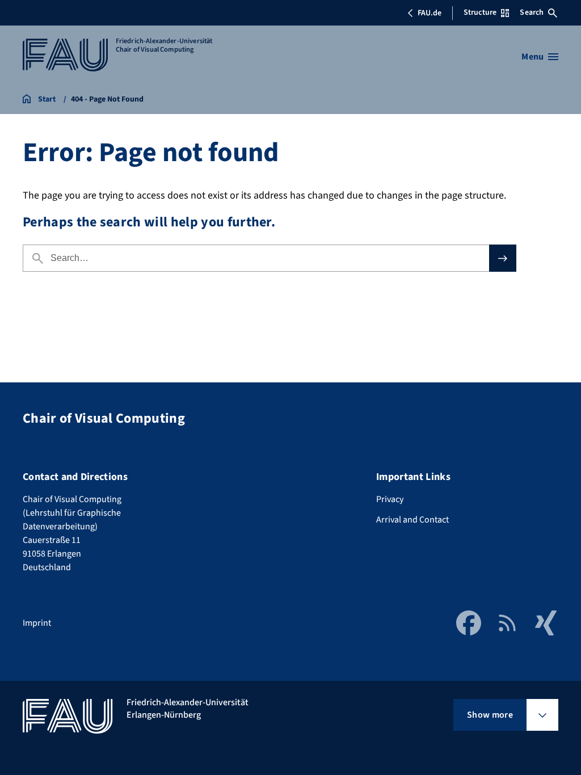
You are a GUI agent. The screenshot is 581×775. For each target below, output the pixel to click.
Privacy (389, 499)
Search (532, 12)
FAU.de (429, 13)
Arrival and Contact (412, 519)
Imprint (37, 623)
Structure (480, 12)
